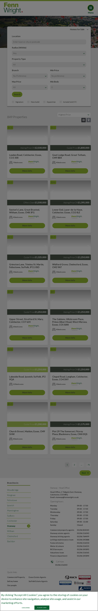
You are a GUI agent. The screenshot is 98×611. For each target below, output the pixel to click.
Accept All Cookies (41, 607)
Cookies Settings (26, 607)
